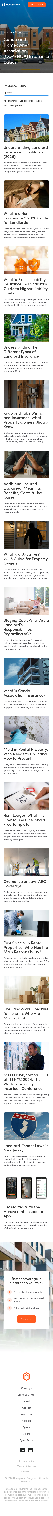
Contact (26, 1408)
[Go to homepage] (10, 4)
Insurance (13, 101)
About (26, 1401)
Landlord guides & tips (31, 101)
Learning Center (26, 1395)
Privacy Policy (26, 1461)
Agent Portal (26, 1440)
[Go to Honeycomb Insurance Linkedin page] (30, 1450)
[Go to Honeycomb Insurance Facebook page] (22, 1450)
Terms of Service (26, 1466)
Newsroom (26, 1414)
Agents (26, 1427)
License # (26, 1472)
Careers (26, 1421)
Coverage (26, 1388)
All (5, 101)
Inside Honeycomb (13, 106)
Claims (26, 1434)
